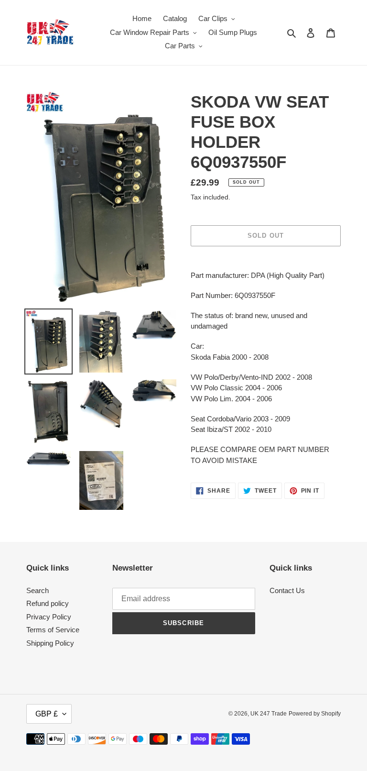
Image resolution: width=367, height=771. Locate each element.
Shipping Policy (50, 643)
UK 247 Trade (268, 713)
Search (37, 590)
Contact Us (287, 590)
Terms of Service (52, 630)
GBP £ (46, 714)
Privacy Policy (48, 617)
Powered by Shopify (315, 713)
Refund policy (47, 603)
